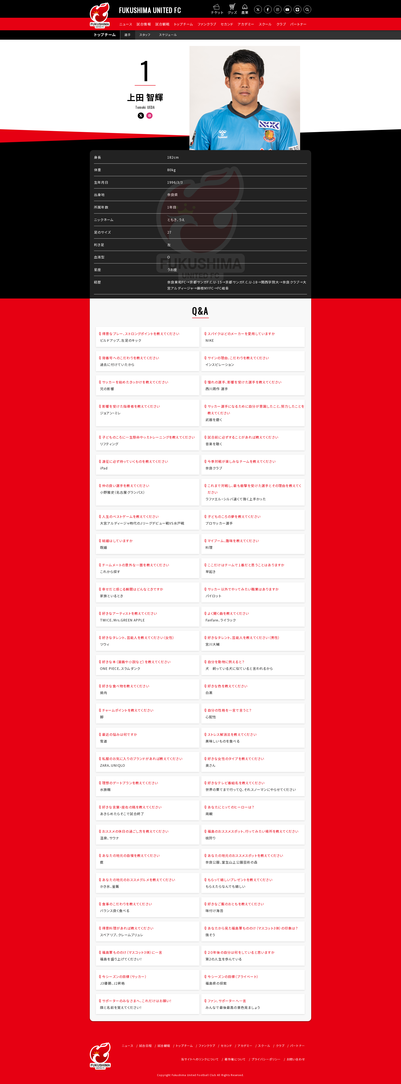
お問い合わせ (296, 1059)
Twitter (141, 116)
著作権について (235, 1059)
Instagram (149, 116)
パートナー (298, 24)
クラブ (281, 24)
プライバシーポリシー (266, 1059)
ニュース (125, 24)
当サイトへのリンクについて (200, 1059)
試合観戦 (162, 24)
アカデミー (246, 24)
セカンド (227, 24)
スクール (265, 24)
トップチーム (183, 24)
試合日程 (145, 1046)
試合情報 (144, 24)
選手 (127, 35)
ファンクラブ (207, 24)
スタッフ (145, 35)
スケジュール (168, 35)
